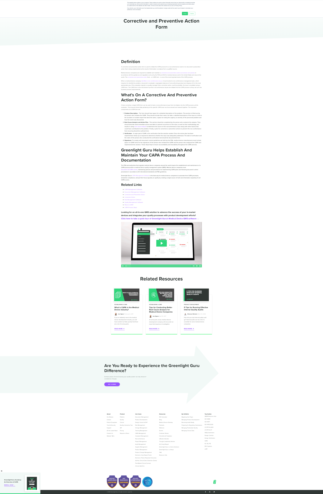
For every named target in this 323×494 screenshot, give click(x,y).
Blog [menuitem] (160, 420)
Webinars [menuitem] (161, 428)
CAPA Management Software (140, 176)
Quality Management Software (133, 202)
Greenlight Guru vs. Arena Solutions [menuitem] (169, 447)
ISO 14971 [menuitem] (207, 422)
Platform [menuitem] (122, 417)
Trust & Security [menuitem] (111, 425)
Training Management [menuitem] (141, 431)
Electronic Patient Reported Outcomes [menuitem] (145, 458)
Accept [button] (184, 13)
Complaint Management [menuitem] (141, 436)
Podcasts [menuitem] (161, 425)
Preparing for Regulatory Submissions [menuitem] (192, 425)
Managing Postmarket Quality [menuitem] (190, 428)
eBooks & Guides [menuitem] (164, 439)
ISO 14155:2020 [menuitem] (209, 424)
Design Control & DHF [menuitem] (141, 422)
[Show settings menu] (197, 265)
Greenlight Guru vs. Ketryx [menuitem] (166, 450)
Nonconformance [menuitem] (140, 439)
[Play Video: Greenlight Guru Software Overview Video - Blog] (161, 243)
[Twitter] (214, 492)
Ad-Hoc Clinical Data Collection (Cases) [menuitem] (146, 460)
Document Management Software (134, 192)
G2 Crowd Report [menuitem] (164, 444)
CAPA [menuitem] (206, 441)
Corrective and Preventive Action (134, 195)
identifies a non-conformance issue (151, 81)
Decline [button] (192, 13)
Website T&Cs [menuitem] (110, 436)
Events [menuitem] (161, 431)
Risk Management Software (132, 200)
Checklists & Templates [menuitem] (165, 436)
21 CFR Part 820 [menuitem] (209, 427)
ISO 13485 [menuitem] (207, 419)
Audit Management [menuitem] (140, 444)
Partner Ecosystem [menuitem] (112, 422)
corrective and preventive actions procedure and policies (178, 73)
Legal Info (130, 492)
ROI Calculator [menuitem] (163, 417)
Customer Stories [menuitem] (164, 433)
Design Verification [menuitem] (210, 438)
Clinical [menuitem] (122, 422)
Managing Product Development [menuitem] (190, 420)
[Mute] (193, 265)
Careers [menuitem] (109, 420)
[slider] (160, 265)
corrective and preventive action (137, 77)
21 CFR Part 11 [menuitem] (208, 430)
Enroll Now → (9, 485)
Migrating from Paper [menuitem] (187, 417)
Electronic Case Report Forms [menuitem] (143, 455)
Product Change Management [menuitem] (143, 452)
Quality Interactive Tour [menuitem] (126, 425)
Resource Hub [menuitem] (163, 455)
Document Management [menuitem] (142, 417)
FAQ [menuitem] (160, 452)
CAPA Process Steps (130, 207)
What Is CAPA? (128, 205)
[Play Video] (122, 265)
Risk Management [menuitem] (140, 425)
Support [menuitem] (109, 428)
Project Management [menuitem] (141, 441)
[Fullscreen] (200, 265)
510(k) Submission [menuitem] (209, 433)
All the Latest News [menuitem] (112, 431)
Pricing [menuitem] (122, 431)
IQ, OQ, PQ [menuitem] (208, 443)
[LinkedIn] (210, 492)
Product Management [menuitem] (141, 450)
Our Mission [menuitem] (110, 417)
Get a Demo (112, 384)
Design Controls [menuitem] (209, 435)
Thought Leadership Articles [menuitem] (167, 441)
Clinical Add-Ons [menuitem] (139, 466)
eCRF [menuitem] (206, 449)
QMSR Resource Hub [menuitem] (210, 416)
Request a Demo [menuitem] (124, 433)
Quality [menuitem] (122, 420)
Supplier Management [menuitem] (141, 447)
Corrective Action (129, 197)
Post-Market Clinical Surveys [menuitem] (143, 463)
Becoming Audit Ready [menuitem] (188, 422)
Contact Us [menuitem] (110, 433)
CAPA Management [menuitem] (140, 433)
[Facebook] (205, 492)
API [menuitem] (121, 428)
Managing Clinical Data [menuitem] (188, 431)
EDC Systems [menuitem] (208, 446)
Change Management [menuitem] (141, 428)
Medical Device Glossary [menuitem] (166, 422)
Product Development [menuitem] (141, 420)
